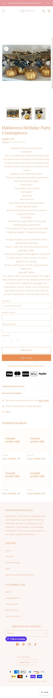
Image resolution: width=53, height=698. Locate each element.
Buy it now (26, 358)
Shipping (5, 142)
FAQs (7, 568)
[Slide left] (5, 63)
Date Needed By (9, 324)
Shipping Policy (12, 598)
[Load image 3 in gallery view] (40, 113)
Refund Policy (11, 610)
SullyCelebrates (16, 681)
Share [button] (7, 412)
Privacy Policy (11, 604)
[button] (3, 11)
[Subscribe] (45, 633)
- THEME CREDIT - (27, 681)
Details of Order (8, 312)
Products (9, 556)
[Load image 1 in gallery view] (13, 113)
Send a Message (12, 562)
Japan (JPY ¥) (24, 662)
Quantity (5, 301)
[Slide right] (48, 63)
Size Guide (43, 400)
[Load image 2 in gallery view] (26, 113)
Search (8, 592)
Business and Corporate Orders (19, 575)
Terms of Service (13, 616)
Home (8, 550)
